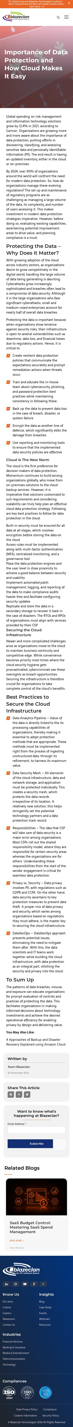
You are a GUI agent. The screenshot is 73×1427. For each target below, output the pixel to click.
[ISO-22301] (9, 1392)
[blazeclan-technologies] (6, 1284)
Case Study (45, 1307)
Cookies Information (25, 1416)
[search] (58, 17)
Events (43, 1313)
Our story (8, 1302)
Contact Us (9, 1325)
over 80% (26, 171)
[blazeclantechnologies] (15, 1284)
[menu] (66, 17)
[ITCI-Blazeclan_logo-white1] (21, 1265)
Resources (45, 1325)
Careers (7, 1313)
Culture (7, 1307)
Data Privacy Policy (27, 1409)
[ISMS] (27, 1392)
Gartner (11, 130)
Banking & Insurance (14, 1347)
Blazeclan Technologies (23, 1422)
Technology (9, 1365)
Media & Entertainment (16, 1353)
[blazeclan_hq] (43, 1284)
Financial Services (13, 1342)
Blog (41, 1302)
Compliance (50, 1409)
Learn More (34, 6)
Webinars (44, 1319)
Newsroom (9, 1319)
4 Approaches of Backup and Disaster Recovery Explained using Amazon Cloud (35, 1042)
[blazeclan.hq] (34, 1284)
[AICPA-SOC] (45, 1392)
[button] (11, 1094)
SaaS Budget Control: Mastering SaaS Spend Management (31, 1227)
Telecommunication (14, 1359)
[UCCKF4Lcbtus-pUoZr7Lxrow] (25, 1284)
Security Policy (51, 1416)
